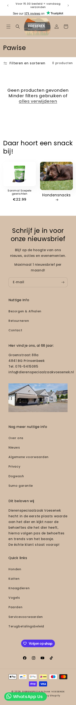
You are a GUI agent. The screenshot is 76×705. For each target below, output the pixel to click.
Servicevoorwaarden (25, 617)
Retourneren (18, 321)
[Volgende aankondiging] (68, 5)
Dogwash (16, 476)
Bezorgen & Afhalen (24, 311)
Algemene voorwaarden (28, 457)
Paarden (15, 607)
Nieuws (14, 447)
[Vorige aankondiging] (7, 5)
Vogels (14, 598)
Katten (14, 579)
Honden (14, 569)
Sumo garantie (20, 486)
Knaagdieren (19, 588)
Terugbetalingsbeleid (26, 626)
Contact (15, 330)
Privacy (14, 466)
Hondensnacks (56, 195)
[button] (8, 26)
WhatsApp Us (27, 697)
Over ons (15, 438)
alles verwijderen (38, 101)
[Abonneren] (62, 282)
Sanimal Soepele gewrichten (19, 192)
